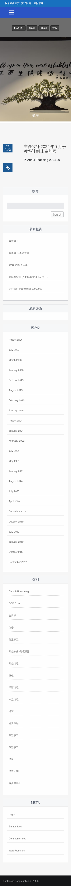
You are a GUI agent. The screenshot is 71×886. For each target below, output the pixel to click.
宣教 (11, 675)
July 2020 (14, 491)
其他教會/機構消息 (19, 651)
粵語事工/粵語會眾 (19, 253)
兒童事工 (14, 639)
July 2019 (14, 531)
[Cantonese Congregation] (35, 35)
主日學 (12, 615)
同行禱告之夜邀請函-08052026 (25, 288)
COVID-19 (14, 603)
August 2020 (16, 481)
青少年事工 (15, 783)
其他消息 (14, 663)
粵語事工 (14, 735)
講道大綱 (14, 771)
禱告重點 (14, 723)
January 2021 (16, 471)
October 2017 (16, 551)
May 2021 (14, 461)
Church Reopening (19, 591)
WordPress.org (17, 850)
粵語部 (32, 28)
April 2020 (14, 501)
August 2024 (16, 420)
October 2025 (16, 380)
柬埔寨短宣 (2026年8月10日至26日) (28, 277)
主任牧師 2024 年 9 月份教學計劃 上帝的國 (45, 148)
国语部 (44, 28)
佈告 (11, 627)
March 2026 (15, 360)
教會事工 (14, 241)
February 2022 (16, 440)
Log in (12, 814)
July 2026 (14, 349)
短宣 (11, 711)
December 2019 (17, 511)
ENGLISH (18, 28)
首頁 (54, 28)
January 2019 (16, 541)
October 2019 (16, 521)
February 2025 (16, 400)
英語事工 (14, 747)
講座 (11, 759)
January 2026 (16, 370)
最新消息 (14, 687)
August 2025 (16, 390)
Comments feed (17, 838)
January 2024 (16, 430)
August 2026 (16, 339)
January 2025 (16, 410)
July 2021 (14, 450)
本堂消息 (14, 699)
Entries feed (15, 826)
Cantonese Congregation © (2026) (21, 880)
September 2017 (18, 562)
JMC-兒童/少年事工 (19, 265)
